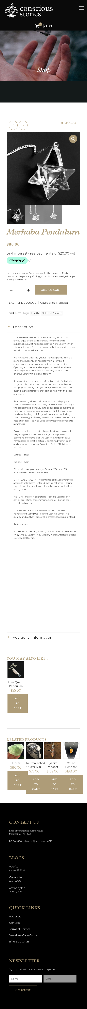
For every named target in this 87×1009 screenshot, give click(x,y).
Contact (14, 922)
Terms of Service (20, 929)
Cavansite (15, 877)
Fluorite (16, 763)
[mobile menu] (81, 8)
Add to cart (51, 290)
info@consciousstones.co (29, 830)
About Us (15, 916)
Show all (71, 123)
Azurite (13, 866)
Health (35, 313)
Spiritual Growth (52, 313)
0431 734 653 (24, 834)
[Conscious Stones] (45, 10)
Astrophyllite (17, 888)
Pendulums (14, 313)
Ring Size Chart (19, 941)
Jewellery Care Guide (23, 935)
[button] (73, 139)
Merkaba (62, 302)
